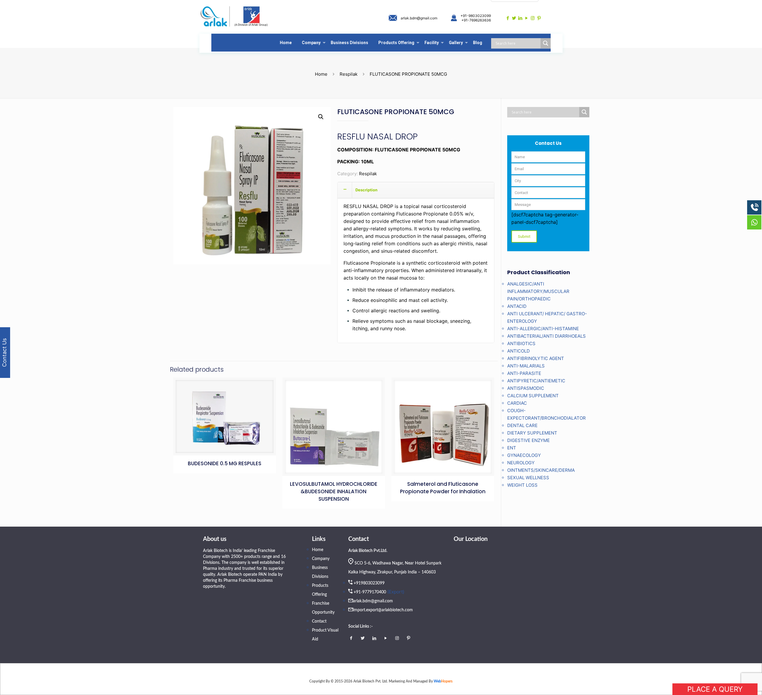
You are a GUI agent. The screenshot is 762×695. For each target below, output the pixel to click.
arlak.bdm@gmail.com (419, 18)
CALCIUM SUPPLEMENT (533, 395)
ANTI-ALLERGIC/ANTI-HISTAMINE (543, 328)
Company (321, 559)
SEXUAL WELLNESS (528, 477)
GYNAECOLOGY (524, 455)
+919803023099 (369, 583)
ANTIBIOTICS (521, 343)
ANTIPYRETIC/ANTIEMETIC (536, 381)
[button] (321, 116)
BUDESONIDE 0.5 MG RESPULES (224, 463)
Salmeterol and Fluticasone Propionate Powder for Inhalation (442, 487)
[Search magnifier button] (546, 43)
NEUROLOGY (521, 463)
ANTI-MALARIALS (526, 366)
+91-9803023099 (475, 15)
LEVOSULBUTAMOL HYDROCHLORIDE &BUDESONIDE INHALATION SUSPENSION (333, 491)
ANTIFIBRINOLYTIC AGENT (535, 358)
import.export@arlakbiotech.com (383, 610)
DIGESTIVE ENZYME (528, 440)
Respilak (348, 74)
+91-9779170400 (370, 592)
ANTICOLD (518, 351)
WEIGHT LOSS (522, 485)
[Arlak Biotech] (234, 17)
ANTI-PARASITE (524, 373)
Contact (319, 621)
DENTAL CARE (522, 425)
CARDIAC (517, 403)
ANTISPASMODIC (525, 388)
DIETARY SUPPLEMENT (532, 433)
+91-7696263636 (476, 20)
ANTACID (517, 306)
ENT (511, 448)
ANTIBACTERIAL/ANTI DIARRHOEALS (546, 336)
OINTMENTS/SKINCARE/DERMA (541, 470)
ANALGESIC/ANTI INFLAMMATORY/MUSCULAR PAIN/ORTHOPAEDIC (538, 291)
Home (321, 74)
